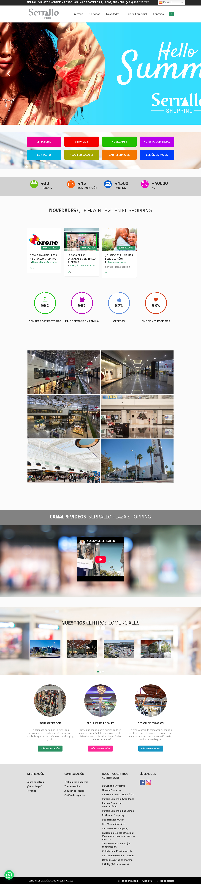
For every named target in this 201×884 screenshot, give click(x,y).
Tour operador (72, 786)
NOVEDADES (119, 141)
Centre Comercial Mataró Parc (119, 794)
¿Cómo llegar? (34, 786)
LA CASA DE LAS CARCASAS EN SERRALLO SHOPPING (82, 258)
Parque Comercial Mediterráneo (112, 804)
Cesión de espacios (74, 795)
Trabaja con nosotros (76, 782)
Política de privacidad (127, 880)
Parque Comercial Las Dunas (118, 811)
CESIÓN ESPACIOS (157, 155)
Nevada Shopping (111, 790)
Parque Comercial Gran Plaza (118, 799)
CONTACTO (44, 155)
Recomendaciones (117, 262)
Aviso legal (147, 880)
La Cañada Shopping (113, 786)
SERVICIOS (81, 141)
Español (167, 2)
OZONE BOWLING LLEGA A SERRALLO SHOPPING (43, 257)
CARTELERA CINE (119, 155)
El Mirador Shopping (113, 815)
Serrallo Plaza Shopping (115, 828)
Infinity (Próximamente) (115, 864)
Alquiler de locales (74, 791)
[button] (9, 875)
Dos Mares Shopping (113, 824)
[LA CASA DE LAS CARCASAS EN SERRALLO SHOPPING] (81, 239)
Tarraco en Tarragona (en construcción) (116, 845)
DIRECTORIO (44, 141)
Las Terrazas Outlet (113, 819)
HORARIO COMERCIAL (157, 141)
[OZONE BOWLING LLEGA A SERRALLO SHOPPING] (44, 239)
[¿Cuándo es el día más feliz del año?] (119, 239)
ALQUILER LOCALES (82, 155)
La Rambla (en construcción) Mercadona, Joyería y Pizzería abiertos (118, 836)
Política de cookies (165, 880)
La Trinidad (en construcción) (118, 855)
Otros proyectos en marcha (117, 860)
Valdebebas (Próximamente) (117, 851)
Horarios (31, 791)
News (35, 262)
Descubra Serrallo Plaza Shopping (101, 95)
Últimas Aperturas (48, 262)
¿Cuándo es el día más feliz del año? (119, 257)
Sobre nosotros (35, 782)
